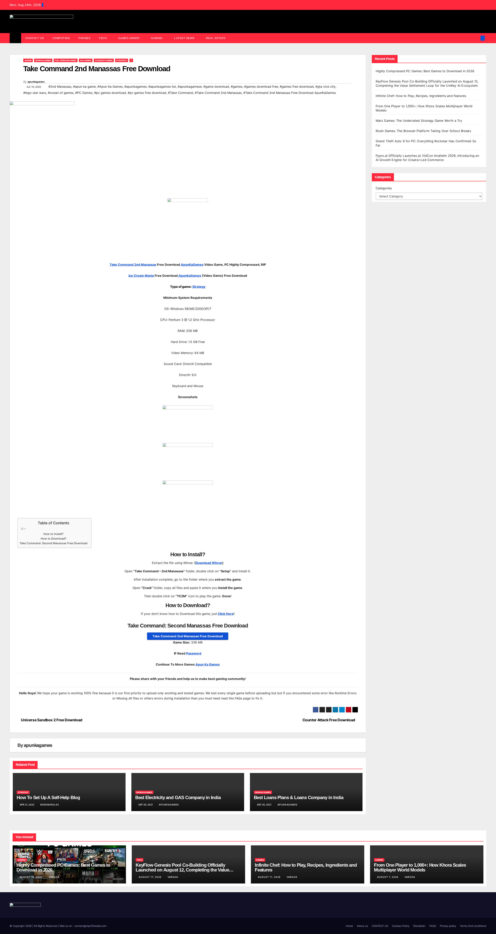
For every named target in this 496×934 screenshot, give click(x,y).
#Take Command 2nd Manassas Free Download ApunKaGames (289, 93)
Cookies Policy (400, 925)
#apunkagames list (162, 86)
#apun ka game (84, 86)
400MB (28, 60)
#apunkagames (135, 86)
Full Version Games (65, 60)
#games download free (261, 86)
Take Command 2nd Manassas (133, 264)
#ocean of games (60, 93)
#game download (216, 86)
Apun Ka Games (43, 60)
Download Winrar (209, 563)
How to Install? (53, 534)
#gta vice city (325, 86)
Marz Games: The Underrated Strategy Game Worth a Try (419, 121)
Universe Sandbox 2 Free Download (51, 720)
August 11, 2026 (269, 877)
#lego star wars (34, 93)
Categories (384, 188)
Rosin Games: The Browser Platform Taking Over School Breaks (423, 131)
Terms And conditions (473, 925)
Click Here (225, 614)
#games (236, 86)
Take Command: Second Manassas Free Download (53, 543)
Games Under (129, 38)
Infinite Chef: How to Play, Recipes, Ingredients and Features (421, 96)
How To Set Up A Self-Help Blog (48, 797)
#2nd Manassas (59, 86)
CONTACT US (34, 38)
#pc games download (110, 93)
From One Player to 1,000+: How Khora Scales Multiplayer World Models (420, 867)
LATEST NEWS (184, 38)
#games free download (297, 86)
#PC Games (83, 93)
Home (349, 925)
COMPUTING (61, 38)
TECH (103, 38)
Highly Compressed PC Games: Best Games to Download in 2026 (425, 71)
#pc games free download (147, 93)
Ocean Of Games (104, 60)
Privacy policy (448, 925)
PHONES (84, 38)
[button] (476, 38)
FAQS (432, 925)
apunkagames (36, 81)
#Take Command (180, 93)
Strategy (121, 60)
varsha (54, 877)
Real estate (216, 38)
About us (362, 925)
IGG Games (85, 60)
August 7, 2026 (388, 877)
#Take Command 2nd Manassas (218, 93)
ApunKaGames (191, 264)
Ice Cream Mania (141, 276)
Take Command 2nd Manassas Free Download (187, 636)
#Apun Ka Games (110, 86)
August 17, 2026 (150, 877)
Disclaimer (419, 925)
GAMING (157, 38)
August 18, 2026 (31, 877)
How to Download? (53, 538)
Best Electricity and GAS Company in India (178, 797)
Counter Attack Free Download (328, 720)
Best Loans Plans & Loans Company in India (298, 797)
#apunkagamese (190, 86)
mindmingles (49, 804)
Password (193, 653)
